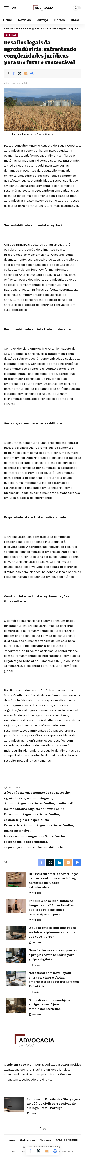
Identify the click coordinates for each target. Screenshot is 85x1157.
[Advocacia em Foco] (42, 8)
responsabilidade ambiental (25, 842)
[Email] (25, 73)
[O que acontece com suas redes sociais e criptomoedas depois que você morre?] (16, 933)
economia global (16, 820)
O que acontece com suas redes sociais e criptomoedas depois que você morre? (52, 932)
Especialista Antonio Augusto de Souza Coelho (38, 825)
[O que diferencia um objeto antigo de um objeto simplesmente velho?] (16, 1005)
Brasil (35, 992)
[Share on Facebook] (13, 73)
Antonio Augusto (39, 798)
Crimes (36, 965)
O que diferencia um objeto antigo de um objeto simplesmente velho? (49, 1004)
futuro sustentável (17, 831)
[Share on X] (19, 73)
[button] (7, 7)
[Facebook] (40, 1128)
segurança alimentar (20, 847)
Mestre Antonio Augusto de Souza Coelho (34, 836)
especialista (40, 820)
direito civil (64, 803)
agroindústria (14, 798)
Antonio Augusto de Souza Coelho (29, 803)
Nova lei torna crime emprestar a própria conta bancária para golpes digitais (53, 955)
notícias (11, 35)
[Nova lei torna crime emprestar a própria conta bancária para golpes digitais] (16, 955)
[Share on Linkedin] (59, 862)
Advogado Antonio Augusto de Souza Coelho (37, 792)
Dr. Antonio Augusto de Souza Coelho (31, 814)
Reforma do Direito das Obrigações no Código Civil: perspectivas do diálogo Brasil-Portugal (53, 1103)
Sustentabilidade (50, 847)
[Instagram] (44, 1128)
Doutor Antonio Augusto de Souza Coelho (34, 809)
